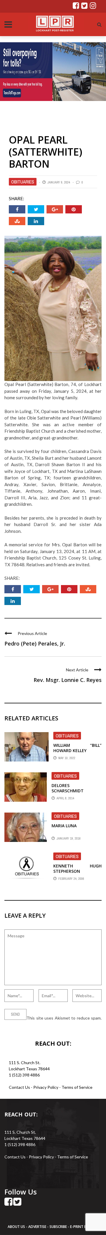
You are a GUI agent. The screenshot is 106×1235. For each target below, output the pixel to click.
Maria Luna (64, 825)
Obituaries (22, 181)
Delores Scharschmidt (68, 788)
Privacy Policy (46, 1087)
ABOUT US (17, 1226)
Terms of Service (77, 1087)
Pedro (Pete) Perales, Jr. (34, 643)
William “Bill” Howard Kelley (77, 747)
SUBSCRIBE (58, 1226)
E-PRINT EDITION (84, 1226)
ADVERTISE (37, 1226)
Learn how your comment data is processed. (44, 1024)
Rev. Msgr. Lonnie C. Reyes (68, 679)
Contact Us (19, 1087)
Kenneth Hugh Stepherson (77, 868)
